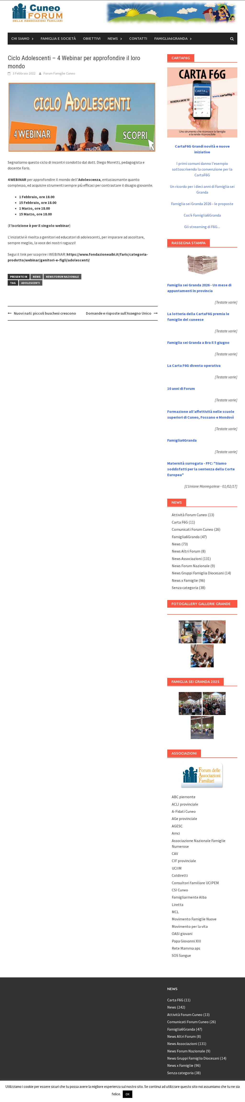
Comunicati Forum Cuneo (192, 529)
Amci (176, 833)
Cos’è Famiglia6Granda (202, 215)
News (113, 38)
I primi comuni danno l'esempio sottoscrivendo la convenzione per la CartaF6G (202, 169)
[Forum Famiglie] (202, 775)
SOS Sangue (181, 955)
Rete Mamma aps (186, 948)
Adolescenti (30, 283)
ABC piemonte (183, 796)
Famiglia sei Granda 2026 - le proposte (202, 203)
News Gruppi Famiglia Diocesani (198, 573)
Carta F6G (180, 522)
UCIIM (177, 868)
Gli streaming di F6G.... (202, 226)
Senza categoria (185, 587)
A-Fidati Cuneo (184, 811)
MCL (175, 911)
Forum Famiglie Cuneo (59, 73)
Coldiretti (180, 875)
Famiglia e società (58, 38)
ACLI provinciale (185, 804)
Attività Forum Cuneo (189, 514)
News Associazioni (187, 558)
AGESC (177, 826)
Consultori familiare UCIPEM (195, 882)
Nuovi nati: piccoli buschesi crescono (45, 313)
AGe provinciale (184, 818)
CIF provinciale (184, 860)
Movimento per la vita (190, 926)
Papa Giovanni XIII (186, 941)
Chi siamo (20, 38)
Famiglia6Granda (171, 38)
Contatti (138, 38)
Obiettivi (91, 38)
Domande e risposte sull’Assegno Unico (118, 313)
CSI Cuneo (180, 890)
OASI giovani (182, 933)
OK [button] (127, 1094)
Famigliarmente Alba (189, 897)
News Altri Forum (186, 551)
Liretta (177, 904)
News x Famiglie (185, 580)
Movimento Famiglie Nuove (194, 919)
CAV (175, 853)
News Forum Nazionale (62, 276)
